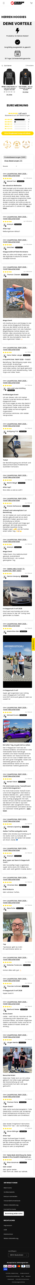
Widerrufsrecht (24, 1273)
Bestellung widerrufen (13, 1213)
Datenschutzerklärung (13, 1276)
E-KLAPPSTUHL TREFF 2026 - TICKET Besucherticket (15, 175)
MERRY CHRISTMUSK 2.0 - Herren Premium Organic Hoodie (9, 88)
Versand (27, 1276)
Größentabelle (9, 1192)
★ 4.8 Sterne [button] (33, 644)
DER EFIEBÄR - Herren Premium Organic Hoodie (26, 88)
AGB (5, 1230)
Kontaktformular (10, 1209)
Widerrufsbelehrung (11, 1205)
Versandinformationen (12, 1201)
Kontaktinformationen (22, 1279)
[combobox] (15, 11)
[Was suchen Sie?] (32, 11)
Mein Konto (8, 1188)
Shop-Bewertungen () (13, 161)
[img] (17, 113)
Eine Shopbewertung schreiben (17, 133)
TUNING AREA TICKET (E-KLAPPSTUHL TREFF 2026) (14, 570)
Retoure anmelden (10, 1196)
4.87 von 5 (22, 113)
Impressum (8, 1225)
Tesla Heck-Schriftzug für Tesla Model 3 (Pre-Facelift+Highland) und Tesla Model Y (17, 1157)
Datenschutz (8, 1234)
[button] (4, 3)
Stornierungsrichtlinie (18, 1282)
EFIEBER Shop (14, 1273)
